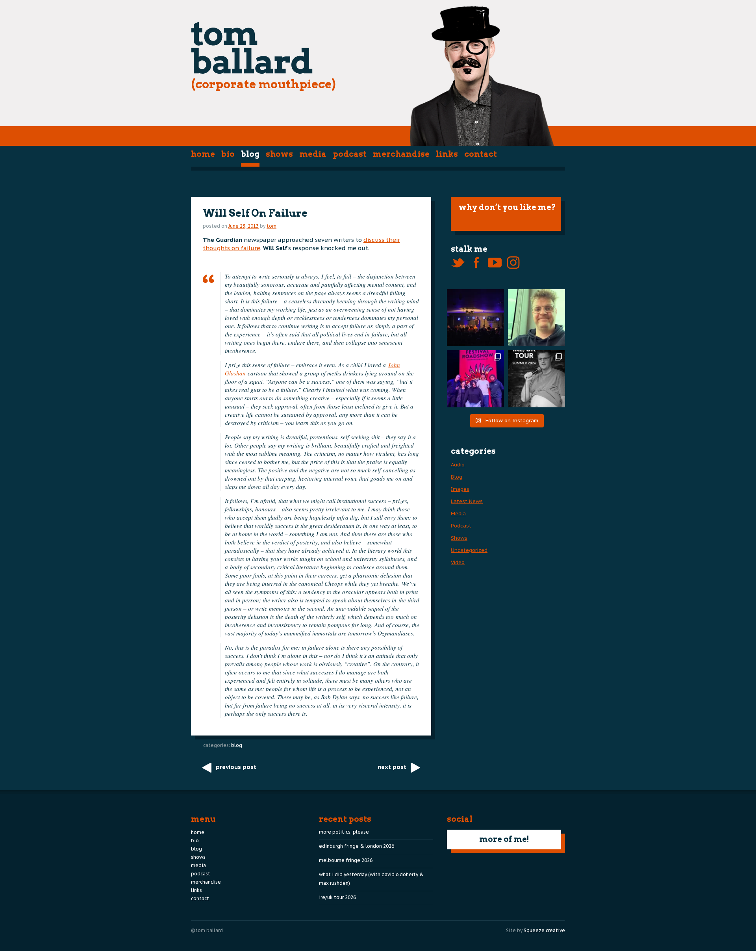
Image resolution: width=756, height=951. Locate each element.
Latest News (467, 501)
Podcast (350, 154)
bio (228, 154)
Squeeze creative (544, 930)
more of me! (504, 839)
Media (312, 154)
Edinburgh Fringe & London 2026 (356, 846)
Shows (279, 154)
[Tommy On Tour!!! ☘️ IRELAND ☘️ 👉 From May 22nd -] (536, 378)
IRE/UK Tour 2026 (337, 897)
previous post (236, 767)
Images (460, 489)
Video (458, 562)
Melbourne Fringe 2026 (345, 860)
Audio (458, 464)
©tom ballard (207, 930)
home (203, 154)
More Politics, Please (344, 832)
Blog (250, 154)
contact (480, 154)
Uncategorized (469, 550)
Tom (271, 226)
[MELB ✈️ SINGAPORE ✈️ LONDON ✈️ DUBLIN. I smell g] (536, 317)
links (447, 154)
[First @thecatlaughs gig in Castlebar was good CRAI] (475, 317)
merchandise (401, 154)
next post (392, 767)
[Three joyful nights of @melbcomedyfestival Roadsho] (475, 378)
